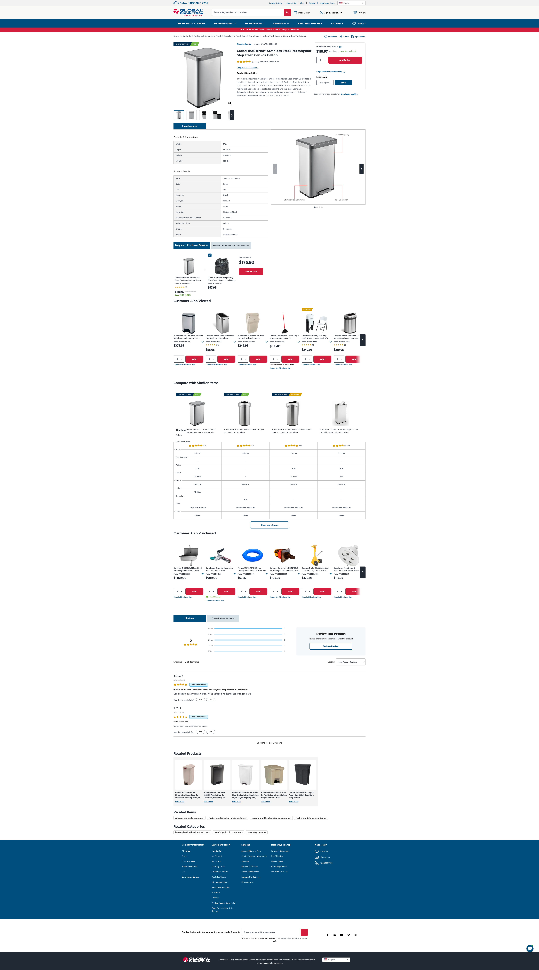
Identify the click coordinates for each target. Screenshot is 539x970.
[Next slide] (361, 169)
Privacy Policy (286, 938)
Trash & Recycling (224, 36)
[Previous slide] (275, 169)
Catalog (312, 3)
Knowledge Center (327, 3)
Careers (185, 856)
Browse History (275, 3)
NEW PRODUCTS (281, 23)
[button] (351, 3)
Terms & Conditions (263, 963)
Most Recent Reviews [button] (347, 661)
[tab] (189, 126)
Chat (302, 3)
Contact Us (291, 3)
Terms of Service (301, 938)
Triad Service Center (250, 871)
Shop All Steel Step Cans (247, 67)
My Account (217, 856)
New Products (277, 861)
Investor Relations (189, 866)
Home (176, 36)
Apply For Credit (219, 876)
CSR (183, 871)
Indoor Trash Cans (271, 36)
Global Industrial (244, 44)
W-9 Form (216, 892)
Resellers (245, 861)
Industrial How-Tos (279, 871)
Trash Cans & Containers (247, 36)
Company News (188, 861)
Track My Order (218, 866)
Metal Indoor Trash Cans (294, 36)
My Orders (216, 861)
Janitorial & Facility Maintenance (198, 36)
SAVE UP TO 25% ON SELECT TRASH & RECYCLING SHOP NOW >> (270, 30)
